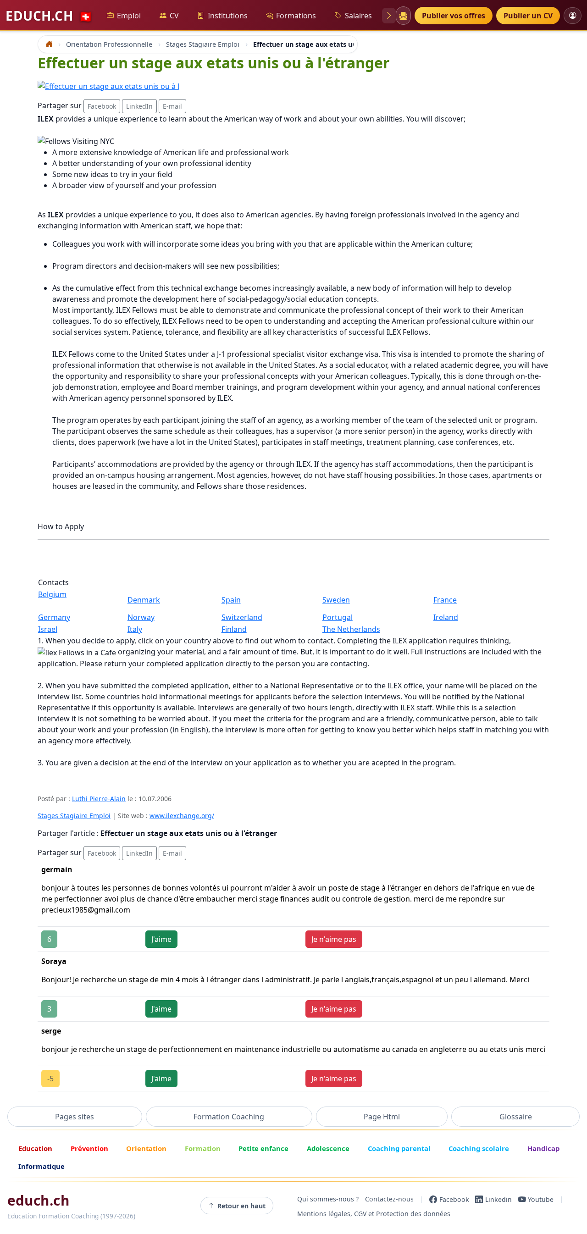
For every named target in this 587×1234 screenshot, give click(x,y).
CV (174, 16)
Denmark (143, 600)
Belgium (52, 594)
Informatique (41, 1166)
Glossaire (515, 1117)
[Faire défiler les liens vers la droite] (389, 15)
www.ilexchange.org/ (182, 815)
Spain (231, 600)
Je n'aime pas (333, 939)
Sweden (336, 600)
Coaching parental (399, 1148)
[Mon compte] (572, 15)
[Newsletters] (403, 15)
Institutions (228, 16)
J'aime (161, 939)
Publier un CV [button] (528, 16)
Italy (134, 629)
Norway (141, 617)
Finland (234, 629)
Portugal (337, 617)
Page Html (382, 1117)
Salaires (358, 16)
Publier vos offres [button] (453, 16)
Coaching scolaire (479, 1148)
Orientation (146, 1148)
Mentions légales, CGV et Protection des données (373, 1214)
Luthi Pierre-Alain (99, 798)
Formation (203, 1148)
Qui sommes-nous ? (328, 1199)
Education (35, 1148)
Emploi (129, 16)
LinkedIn (139, 106)
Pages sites (74, 1117)
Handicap (543, 1148)
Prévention (89, 1148)
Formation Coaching (229, 1117)
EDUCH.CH (49, 15)
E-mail (172, 106)
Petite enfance (263, 1148)
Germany (54, 617)
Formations (296, 16)
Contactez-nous (389, 1199)
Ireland (445, 617)
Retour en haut (241, 1205)
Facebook (102, 106)
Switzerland (242, 617)
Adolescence (328, 1148)
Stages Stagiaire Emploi (74, 815)
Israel (47, 629)
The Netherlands (351, 629)
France (445, 600)
